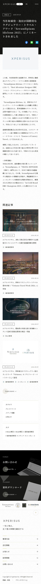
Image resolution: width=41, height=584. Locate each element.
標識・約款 (6, 580)
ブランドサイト (21, 580)
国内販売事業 (29, 432)
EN (26, 4)
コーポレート (30, 436)
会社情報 (6, 545)
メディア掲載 (10, 413)
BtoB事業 (19, 432)
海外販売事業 (11, 436)
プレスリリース (11, 409)
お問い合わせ (8, 564)
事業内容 (6, 539)
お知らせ (6, 15)
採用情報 (6, 558)
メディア (21, 436)
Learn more (9, 391)
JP (19, 4)
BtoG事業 (10, 432)
